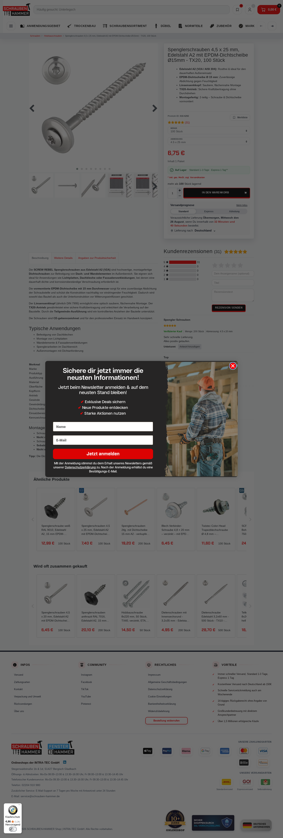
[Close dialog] (232, 365)
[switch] (13, 829)
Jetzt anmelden (103, 454)
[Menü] (19, 805)
